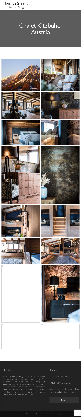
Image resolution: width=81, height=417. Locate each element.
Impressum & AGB (55, 414)
